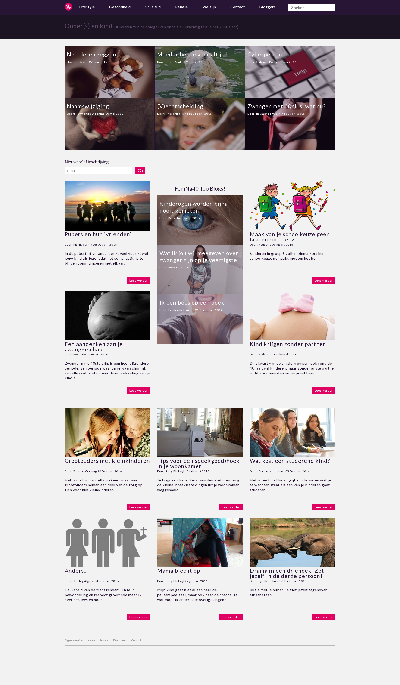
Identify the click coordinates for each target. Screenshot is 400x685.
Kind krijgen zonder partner (287, 343)
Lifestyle (87, 7)
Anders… (76, 570)
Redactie (82, 62)
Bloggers (267, 7)
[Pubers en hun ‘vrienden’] (107, 229)
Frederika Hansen (179, 113)
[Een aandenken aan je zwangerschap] (107, 339)
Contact (237, 7)
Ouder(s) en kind (88, 26)
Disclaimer (120, 640)
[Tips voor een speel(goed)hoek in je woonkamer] (200, 456)
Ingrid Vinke (175, 62)
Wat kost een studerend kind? (290, 460)
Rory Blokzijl (177, 267)
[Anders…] (107, 565)
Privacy (104, 640)
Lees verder (138, 280)
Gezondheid (120, 7)
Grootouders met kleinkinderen (107, 460)
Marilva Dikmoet (85, 244)
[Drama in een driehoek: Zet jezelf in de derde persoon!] (292, 565)
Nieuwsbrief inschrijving (87, 161)
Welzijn (209, 7)
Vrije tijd (153, 7)
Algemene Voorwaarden (80, 640)
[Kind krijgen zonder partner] (292, 339)
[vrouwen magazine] (68, 7)
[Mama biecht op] (200, 565)
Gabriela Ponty (267, 62)
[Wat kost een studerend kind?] (292, 456)
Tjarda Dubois (268, 581)
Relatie (181, 7)
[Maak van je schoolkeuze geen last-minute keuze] (292, 229)
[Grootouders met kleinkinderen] (107, 456)
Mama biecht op (178, 570)
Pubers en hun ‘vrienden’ (98, 234)
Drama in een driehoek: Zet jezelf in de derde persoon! (287, 573)
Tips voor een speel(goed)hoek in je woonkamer (198, 463)
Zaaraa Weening (85, 471)
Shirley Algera (83, 581)
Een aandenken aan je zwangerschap (94, 346)
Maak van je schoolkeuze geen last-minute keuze (290, 237)
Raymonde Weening (90, 113)
